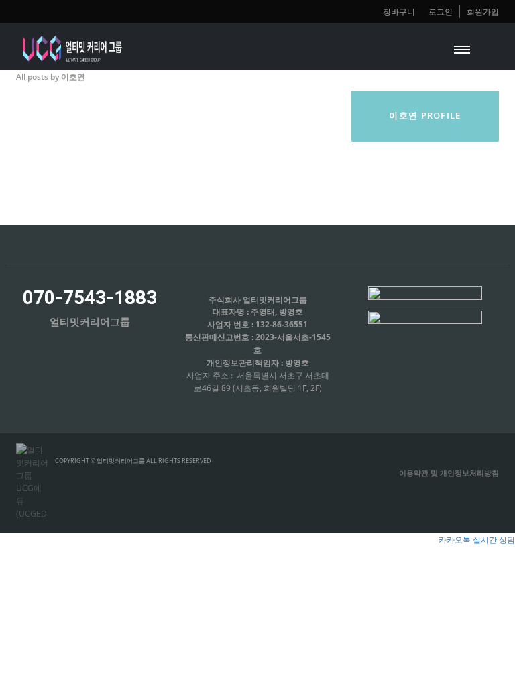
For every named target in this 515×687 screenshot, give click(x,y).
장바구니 (399, 11)
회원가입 (483, 11)
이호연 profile (425, 115)
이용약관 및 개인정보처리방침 (449, 473)
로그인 (440, 11)
